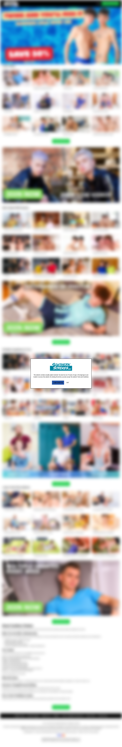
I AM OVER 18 (58, 383)
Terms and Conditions (83, 377)
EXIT (67, 382)
